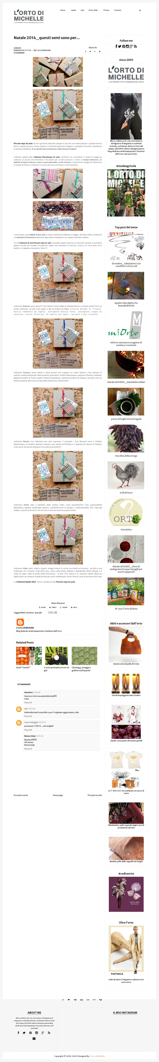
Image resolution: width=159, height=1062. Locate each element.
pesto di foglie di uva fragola (126, 419)
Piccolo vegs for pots (65, 582)
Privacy (106, 10)
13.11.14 (39, 736)
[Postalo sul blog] (51, 612)
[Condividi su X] (53, 612)
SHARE (43, 607)
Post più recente (21, 795)
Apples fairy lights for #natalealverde (126, 304)
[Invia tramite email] (49, 612)
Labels (73, 10)
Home (62, 10)
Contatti (117, 10)
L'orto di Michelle (25, 627)
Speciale (38, 613)
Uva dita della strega (126, 455)
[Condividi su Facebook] (56, 612)
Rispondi (28, 702)
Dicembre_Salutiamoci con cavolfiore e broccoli (126, 265)
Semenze (17, 48)
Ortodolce (126, 529)
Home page (58, 795)
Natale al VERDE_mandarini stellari (126, 382)
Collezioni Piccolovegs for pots (46, 157)
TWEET (53, 607)
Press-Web (93, 10)
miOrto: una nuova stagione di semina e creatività (126, 344)
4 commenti (19, 53)
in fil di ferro (126, 492)
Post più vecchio (95, 795)
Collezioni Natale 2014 (26, 582)
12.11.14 (36, 692)
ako (26, 708)
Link (82, 10)
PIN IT (75, 607)
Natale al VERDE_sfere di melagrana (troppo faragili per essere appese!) (126, 569)
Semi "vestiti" (23, 667)
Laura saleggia (31, 722)
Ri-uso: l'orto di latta (126, 608)
